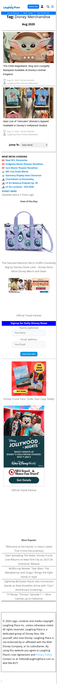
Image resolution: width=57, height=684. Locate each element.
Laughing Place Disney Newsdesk (22, 83)
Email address (29, 339)
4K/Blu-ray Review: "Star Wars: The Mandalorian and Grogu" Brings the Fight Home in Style (29, 572)
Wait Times (28, 13)
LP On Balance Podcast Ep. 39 (22, 182)
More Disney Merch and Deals (28, 271)
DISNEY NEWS (9, 191)
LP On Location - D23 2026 (20, 186)
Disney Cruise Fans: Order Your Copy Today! (28, 399)
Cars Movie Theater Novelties (22, 167)
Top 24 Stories (43, 13)
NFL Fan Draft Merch (17, 171)
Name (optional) (29, 327)
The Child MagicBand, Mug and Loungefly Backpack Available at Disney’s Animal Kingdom (26, 70)
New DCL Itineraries (16, 160)
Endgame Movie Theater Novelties (24, 164)
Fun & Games (13, 13)
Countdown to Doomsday (20, 179)
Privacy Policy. (44, 654)
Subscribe (33, 6)
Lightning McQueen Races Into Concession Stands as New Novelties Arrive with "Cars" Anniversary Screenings (29, 585)
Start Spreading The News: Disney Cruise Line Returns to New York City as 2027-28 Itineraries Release (29, 559)
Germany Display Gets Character (24, 175)
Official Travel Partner (29, 315)
